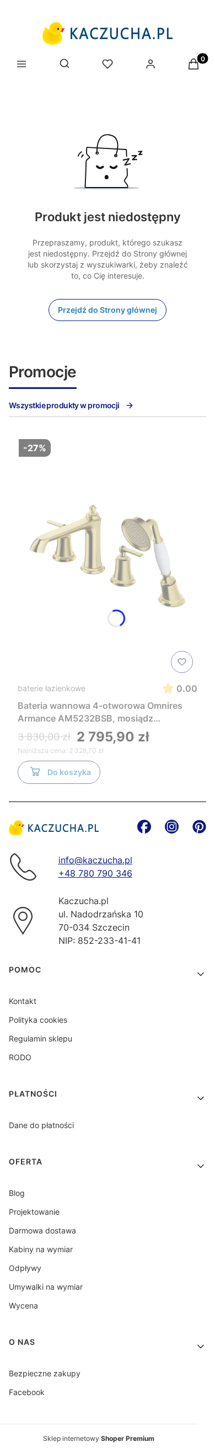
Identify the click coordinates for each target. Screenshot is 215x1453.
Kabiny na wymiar (41, 1249)
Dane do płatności (41, 1125)
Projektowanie (34, 1211)
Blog (17, 1193)
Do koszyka (69, 772)
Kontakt (22, 1001)
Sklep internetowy (98, 1438)
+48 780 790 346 (95, 873)
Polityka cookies (38, 1019)
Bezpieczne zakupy (44, 1373)
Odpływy (25, 1268)
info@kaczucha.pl (95, 860)
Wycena (23, 1305)
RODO (20, 1057)
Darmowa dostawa (42, 1230)
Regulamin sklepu (40, 1038)
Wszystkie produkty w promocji (64, 405)
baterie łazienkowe (51, 688)
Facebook (27, 1392)
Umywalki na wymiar (46, 1286)
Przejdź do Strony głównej (107, 309)
